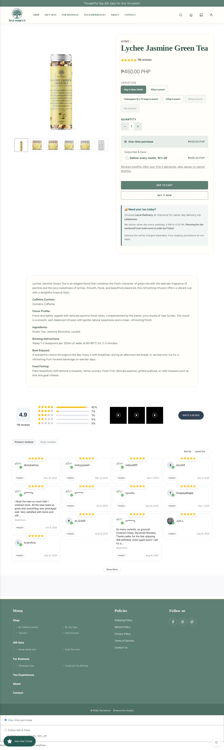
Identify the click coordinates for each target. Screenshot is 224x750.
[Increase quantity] (138, 126)
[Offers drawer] (191, 15)
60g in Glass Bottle (133, 89)
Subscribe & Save (18, 730)
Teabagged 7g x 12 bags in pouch (141, 99)
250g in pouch (173, 99)
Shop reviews (48, 441)
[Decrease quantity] (125, 126)
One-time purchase (19, 720)
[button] (13, 85)
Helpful (19, 478)
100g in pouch (158, 89)
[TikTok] (192, 622)
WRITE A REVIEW (191, 415)
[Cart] (201, 15)
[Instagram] (182, 622)
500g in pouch (195, 99)
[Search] (181, 15)
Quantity (128, 119)
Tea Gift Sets (107, 3)
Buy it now (165, 195)
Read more (20, 520)
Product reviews (24, 441)
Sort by (187, 451)
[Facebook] (173, 622)
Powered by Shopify (124, 710)
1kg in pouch (130, 108)
